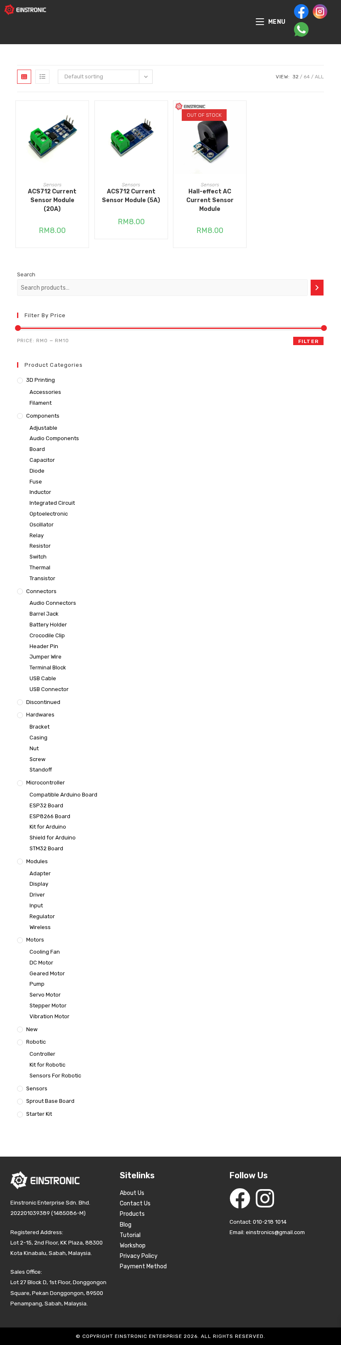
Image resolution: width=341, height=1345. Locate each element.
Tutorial (130, 1235)
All (319, 77)
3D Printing (40, 380)
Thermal (40, 567)
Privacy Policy (139, 1256)
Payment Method (143, 1266)
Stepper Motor (48, 1005)
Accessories (45, 392)
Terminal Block (48, 667)
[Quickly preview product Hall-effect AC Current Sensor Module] (242, 115)
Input (36, 905)
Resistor (40, 546)
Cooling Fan (45, 952)
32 (295, 77)
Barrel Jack (44, 614)
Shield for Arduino (53, 837)
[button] (84, 137)
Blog (125, 1224)
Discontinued (43, 702)
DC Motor (41, 962)
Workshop (133, 1245)
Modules (37, 861)
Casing (38, 737)
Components (42, 416)
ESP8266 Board (50, 816)
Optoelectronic (49, 514)
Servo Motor (45, 995)
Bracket (39, 727)
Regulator (42, 916)
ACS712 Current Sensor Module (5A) (131, 196)
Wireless (40, 927)
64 (307, 77)
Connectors (41, 591)
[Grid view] (24, 77)
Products (132, 1213)
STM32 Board (46, 848)
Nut (34, 748)
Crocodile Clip (47, 635)
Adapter (40, 873)
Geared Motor (47, 973)
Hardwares (40, 714)
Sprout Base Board (50, 1101)
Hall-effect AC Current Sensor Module (210, 200)
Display (39, 884)
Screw (37, 759)
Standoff (41, 769)
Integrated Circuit (52, 503)
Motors (35, 940)
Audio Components (54, 438)
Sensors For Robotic (55, 1075)
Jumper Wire (46, 657)
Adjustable (43, 428)
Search (26, 274)
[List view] (42, 77)
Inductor (40, 492)
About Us (132, 1193)
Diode (37, 471)
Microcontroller (45, 782)
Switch (38, 557)
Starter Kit (39, 1114)
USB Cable (43, 678)
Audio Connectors (53, 603)
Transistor (42, 578)
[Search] (317, 287)
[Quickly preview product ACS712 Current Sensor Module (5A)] (163, 115)
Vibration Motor (49, 1016)
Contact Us (135, 1203)
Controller (42, 1054)
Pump (37, 984)
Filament (41, 403)
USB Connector (49, 689)
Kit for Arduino (48, 827)
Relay (37, 535)
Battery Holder (48, 624)
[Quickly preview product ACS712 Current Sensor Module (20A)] (84, 115)
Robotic (36, 1042)
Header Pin (44, 646)
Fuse (36, 481)
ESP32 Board (46, 805)
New (31, 1029)
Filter (308, 341)
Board (37, 449)
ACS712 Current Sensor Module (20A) (52, 200)
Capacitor (42, 460)
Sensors (52, 185)
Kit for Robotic (47, 1065)
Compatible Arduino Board (63, 794)
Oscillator (42, 524)
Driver (37, 895)
